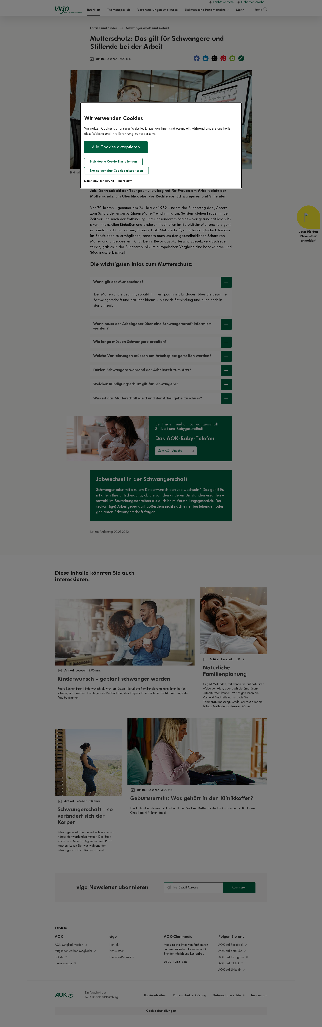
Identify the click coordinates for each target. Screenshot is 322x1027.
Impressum (125, 181)
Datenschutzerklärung (99, 181)
